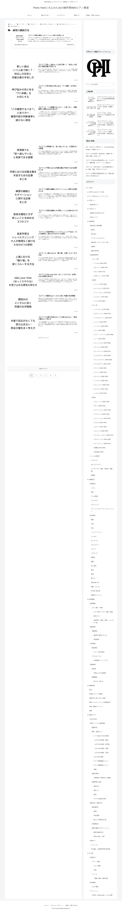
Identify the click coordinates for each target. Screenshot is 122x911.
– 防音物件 (96, 639)
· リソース (94, 874)
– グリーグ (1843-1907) (100, 368)
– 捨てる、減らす (98, 681)
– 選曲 (95, 769)
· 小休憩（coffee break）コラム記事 (101, 895)
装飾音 (93, 557)
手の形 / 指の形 (95, 591)
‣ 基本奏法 (92, 515)
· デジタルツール (96, 656)
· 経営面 (93, 668)
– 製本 (95, 794)
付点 (92, 528)
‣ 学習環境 (92, 643)
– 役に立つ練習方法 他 (99, 819)
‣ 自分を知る (93, 719)
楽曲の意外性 (95, 250)
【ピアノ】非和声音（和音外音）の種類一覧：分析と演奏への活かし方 (100, 155)
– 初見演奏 (96, 815)
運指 (92, 519)
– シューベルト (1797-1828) (101, 309)
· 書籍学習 (94, 727)
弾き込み (93, 234)
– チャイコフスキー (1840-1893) (102, 359)
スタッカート (95, 544)
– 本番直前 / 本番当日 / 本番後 (102, 777)
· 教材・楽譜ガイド (97, 731)
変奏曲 (93, 475)
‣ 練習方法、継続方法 (95, 803)
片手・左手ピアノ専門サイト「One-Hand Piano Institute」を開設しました (100, 148)
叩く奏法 (93, 565)
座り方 (93, 578)
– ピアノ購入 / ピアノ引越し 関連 (103, 612)
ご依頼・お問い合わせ (71, 905)
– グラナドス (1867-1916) (100, 389)
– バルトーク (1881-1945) (100, 431)
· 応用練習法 (95, 824)
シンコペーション (96, 532)
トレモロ (93, 536)
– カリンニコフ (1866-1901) (101, 385)
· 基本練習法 (95, 807)
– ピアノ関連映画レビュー (101, 765)
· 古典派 (93, 280)
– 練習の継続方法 (98, 832)
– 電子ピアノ (97, 616)
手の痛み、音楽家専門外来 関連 (100, 849)
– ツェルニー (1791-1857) (100, 297)
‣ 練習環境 (92, 627)
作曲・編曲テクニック (96, 706)
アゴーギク (94, 500)
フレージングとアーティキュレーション (102, 510)
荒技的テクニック (96, 595)
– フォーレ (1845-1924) (100, 372)
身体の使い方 (95, 582)
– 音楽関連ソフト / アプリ (100, 660)
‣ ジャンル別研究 (94, 456)
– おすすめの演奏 (98, 757)
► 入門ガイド (91, 209)
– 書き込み (96, 786)
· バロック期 (95, 259)
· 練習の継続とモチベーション (100, 828)
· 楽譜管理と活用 (96, 782)
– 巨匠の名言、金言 (99, 836)
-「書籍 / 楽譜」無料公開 (100, 878)
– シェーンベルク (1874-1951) (102, 418)
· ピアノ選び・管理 (97, 607)
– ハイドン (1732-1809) (100, 284)
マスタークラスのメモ (97, 238)
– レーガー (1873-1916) (100, 393)
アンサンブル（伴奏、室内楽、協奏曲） (101, 470)
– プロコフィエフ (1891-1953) (102, 439)
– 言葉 (95, 870)
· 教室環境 (94, 648)
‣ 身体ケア (92, 840)
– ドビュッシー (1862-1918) (101, 401)
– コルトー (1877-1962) (100, 426)
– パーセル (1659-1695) (100, 263)
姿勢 (92, 574)
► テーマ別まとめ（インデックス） (98, 196)
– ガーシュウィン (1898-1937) (102, 443)
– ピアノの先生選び (99, 652)
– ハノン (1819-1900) (99, 338)
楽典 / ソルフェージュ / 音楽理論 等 (99, 702)
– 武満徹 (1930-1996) (99, 447)
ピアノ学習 (89, 188)
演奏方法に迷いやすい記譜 (97, 698)
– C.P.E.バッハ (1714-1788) (101, 276)
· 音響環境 (94, 631)
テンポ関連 (94, 496)
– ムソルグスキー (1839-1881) (102, 355)
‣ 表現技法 (92, 483)
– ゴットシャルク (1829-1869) (102, 343)
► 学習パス (90, 200)
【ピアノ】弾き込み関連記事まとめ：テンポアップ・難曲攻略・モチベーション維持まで (100, 161)
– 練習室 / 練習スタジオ (100, 635)
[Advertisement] (43, 56)
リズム (93, 488)
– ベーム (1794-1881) (99, 301)
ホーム (46, 905)
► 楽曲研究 (90, 221)
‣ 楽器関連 (92, 603)
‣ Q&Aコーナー (93, 217)
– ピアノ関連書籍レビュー (101, 761)
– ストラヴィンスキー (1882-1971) (103, 435)
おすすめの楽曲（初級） (102, 740)
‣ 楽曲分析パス (93, 204)
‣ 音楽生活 (92, 857)
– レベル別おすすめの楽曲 (101, 736)
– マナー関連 (97, 865)
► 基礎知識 (90, 685)
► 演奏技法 (90, 479)
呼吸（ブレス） (95, 586)
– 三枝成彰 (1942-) (98, 452)
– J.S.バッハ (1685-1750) (100, 267)
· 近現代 (93, 397)
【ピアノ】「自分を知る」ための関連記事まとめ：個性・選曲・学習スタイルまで (100, 168)
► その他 (90, 853)
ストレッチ (94, 845)
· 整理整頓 (94, 677)
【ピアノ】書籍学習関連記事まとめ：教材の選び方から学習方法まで (100, 175)
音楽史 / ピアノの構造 (95, 694)
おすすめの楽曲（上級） (102, 752)
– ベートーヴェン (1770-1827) (102, 292)
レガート (93, 549)
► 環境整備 (90, 599)
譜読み (93, 229)
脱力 (92, 570)
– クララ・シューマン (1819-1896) (103, 334)
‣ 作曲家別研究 (93, 255)
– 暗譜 (95, 811)
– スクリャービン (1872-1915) (102, 410)
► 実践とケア (91, 715)
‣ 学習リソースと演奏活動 (97, 723)
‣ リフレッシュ (93, 891)
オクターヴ (94, 540)
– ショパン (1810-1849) (100, 322)
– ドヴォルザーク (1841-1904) (102, 364)
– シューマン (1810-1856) (100, 326)
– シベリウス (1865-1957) (100, 380)
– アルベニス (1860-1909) (100, 376)
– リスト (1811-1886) (99, 330)
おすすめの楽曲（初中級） (103, 744)
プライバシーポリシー (56, 905)
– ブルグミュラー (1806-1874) (102, 313)
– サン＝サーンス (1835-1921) (102, 351)
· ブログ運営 (95, 886)
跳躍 (92, 561)
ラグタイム (94, 460)
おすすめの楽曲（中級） (102, 748)
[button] (113, 84)
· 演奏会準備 (95, 773)
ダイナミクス (95, 504)
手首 (92, 524)
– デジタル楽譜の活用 (99, 798)
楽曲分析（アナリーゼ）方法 (99, 242)
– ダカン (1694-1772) (99, 271)
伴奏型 (93, 246)
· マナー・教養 (95, 861)
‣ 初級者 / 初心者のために (97, 213)
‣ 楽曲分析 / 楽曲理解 (95, 225)
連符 (92, 492)
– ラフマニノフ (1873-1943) (101, 414)
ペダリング (94, 553)
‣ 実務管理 (92, 664)
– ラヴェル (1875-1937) (100, 422)
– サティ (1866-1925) (99, 406)
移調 (90, 710)
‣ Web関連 (92, 882)
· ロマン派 (94, 305)
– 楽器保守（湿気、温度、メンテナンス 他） (103, 621)
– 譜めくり (96, 790)
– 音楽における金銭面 (99, 673)
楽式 (90, 689)
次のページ (43, 369)
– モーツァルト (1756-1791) (101, 288)
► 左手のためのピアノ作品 (95, 192)
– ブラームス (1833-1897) (100, 347)
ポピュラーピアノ (96, 464)
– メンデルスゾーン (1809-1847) (102, 318)
